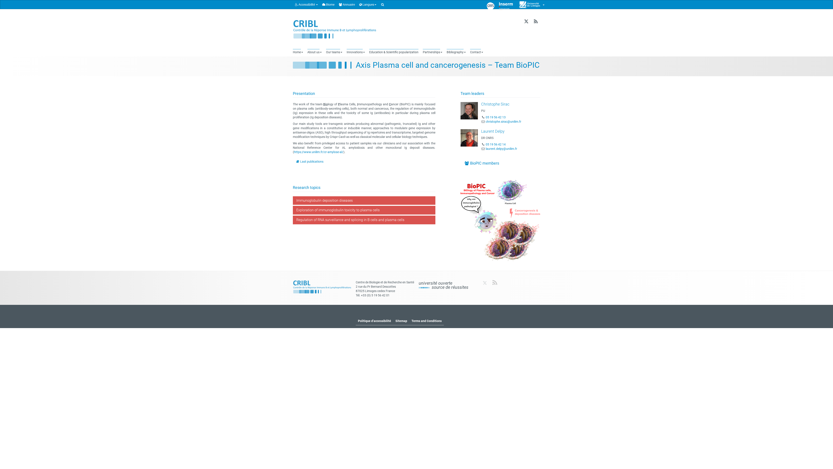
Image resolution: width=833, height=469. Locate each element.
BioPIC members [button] (484, 163)
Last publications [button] (311, 161)
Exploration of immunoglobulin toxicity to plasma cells (338, 210)
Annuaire (348, 4)
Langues (368, 4)
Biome (330, 4)
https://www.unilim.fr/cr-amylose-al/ (318, 152)
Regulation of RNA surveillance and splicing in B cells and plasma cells (350, 220)
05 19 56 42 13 (496, 117)
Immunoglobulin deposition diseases (324, 200)
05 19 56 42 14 (496, 144)
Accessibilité (307, 4)
